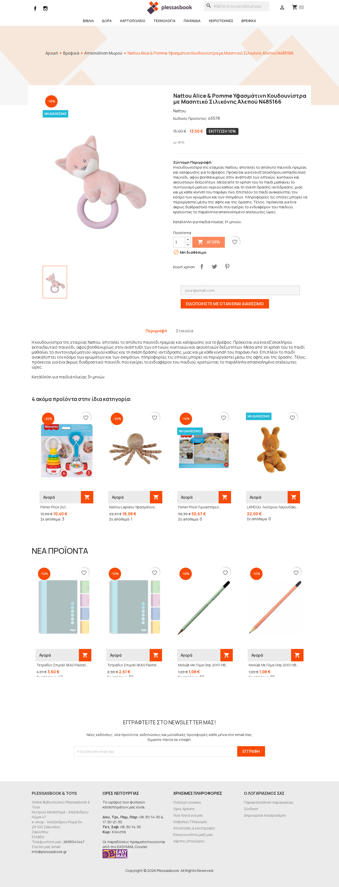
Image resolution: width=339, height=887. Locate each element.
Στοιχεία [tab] (184, 331)
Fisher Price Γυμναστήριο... (199, 507)
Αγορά (209, 242)
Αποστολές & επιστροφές (194, 828)
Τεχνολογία (164, 20)
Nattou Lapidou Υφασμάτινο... (133, 507)
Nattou (179, 111)
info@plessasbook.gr (49, 851)
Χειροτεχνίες (221, 20)
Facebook (35, 8)
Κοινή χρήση (202, 267)
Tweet (214, 267)
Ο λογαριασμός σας (264, 793)
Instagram (45, 8)
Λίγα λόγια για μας (188, 815)
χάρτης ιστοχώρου (188, 841)
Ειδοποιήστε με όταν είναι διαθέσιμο (225, 303)
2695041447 (73, 841)
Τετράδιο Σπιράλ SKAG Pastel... (62, 665)
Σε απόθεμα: (50, 519)
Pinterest (227, 267)
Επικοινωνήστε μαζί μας (193, 834)
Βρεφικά (248, 20)
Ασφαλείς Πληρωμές (190, 821)
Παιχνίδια (192, 20)
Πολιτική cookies (187, 802)
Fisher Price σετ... (54, 507)
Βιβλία (88, 20)
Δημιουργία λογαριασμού (265, 815)
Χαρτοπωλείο (132, 20)
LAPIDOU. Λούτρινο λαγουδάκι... (272, 507)
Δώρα (107, 20)
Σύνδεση (251, 808)
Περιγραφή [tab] (156, 331)
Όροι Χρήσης (184, 808)
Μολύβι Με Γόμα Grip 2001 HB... (203, 665)
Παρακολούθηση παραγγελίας (268, 802)
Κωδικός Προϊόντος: (190, 118)
